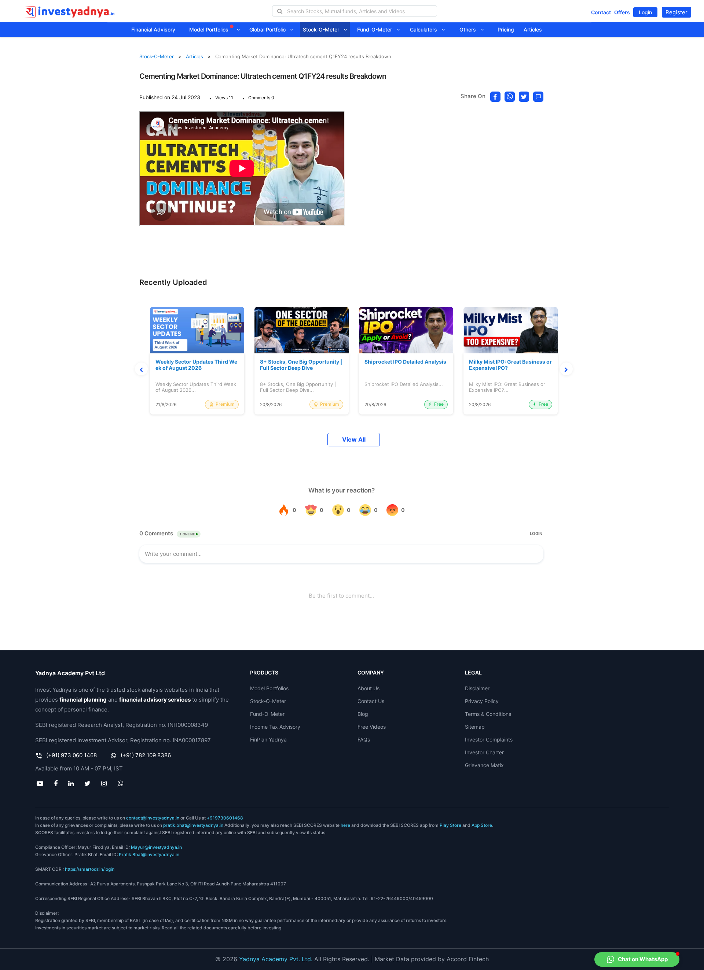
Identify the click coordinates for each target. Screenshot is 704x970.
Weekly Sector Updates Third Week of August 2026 (196, 365)
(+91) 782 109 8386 (146, 755)
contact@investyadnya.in (152, 818)
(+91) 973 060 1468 (71, 755)
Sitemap (475, 727)
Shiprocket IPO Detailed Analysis (405, 362)
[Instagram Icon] (104, 783)
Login (645, 12)
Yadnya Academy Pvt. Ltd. (275, 959)
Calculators (425, 29)
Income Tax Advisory (275, 727)
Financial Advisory (153, 29)
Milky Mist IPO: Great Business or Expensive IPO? (510, 365)
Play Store (450, 825)
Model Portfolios (209, 29)
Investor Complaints (489, 739)
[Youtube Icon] (39, 783)
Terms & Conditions (488, 714)
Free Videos (372, 727)
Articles (533, 29)
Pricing (506, 29)
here (345, 825)
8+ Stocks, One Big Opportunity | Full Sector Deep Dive (301, 365)
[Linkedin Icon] (71, 783)
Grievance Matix (484, 765)
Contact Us (371, 701)
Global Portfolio (269, 29)
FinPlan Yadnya (268, 739)
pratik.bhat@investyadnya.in (193, 825)
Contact (601, 12)
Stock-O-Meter (323, 29)
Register (677, 12)
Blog (363, 714)
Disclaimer (477, 688)
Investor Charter (484, 752)
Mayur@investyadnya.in (156, 847)
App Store (482, 825)
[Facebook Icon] (55, 783)
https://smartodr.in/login (89, 869)
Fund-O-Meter (376, 29)
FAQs (364, 739)
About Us (369, 688)
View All (354, 439)
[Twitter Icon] (87, 783)
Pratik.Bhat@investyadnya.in (149, 854)
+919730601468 (225, 818)
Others (469, 29)
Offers (622, 12)
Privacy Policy (482, 701)
